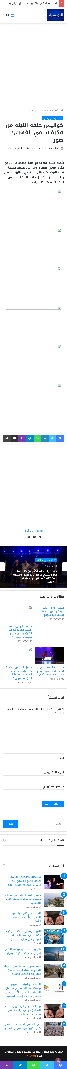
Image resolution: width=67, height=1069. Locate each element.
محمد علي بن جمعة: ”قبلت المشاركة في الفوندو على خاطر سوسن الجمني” (19, 632)
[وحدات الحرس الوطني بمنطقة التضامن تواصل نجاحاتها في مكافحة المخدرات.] (54, 1011)
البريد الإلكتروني (54, 772)
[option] (33, 567)
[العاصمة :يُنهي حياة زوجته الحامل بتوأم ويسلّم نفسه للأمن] (54, 918)
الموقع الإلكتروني (53, 786)
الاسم (60, 758)
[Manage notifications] (58, 1061)
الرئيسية (56, 110)
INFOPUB (30, 1055)
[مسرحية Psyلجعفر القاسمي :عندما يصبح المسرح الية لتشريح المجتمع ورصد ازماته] (54, 882)
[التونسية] (55, 15)
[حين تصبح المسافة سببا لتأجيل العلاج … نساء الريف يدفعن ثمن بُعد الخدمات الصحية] (54, 971)
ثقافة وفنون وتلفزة (39, 110)
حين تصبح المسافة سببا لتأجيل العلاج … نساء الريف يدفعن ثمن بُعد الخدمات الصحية (22, 970)
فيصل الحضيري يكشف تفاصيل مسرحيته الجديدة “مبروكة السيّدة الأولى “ (18, 673)
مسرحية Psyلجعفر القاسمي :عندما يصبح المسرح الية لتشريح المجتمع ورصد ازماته (24, 880)
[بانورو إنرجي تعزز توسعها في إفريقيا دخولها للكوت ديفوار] (54, 954)
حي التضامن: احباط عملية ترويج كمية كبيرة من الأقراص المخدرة (22, 1026)
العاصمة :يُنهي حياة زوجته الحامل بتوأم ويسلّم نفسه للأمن (25, 917)
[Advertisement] (33, 65)
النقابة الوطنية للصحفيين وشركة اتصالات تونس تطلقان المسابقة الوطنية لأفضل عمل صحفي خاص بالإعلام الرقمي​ (23, 990)
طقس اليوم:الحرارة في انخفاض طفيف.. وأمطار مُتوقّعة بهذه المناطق (22, 898)
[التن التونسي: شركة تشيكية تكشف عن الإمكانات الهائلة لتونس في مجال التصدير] (54, 936)
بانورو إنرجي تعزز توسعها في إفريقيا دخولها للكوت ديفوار (23, 951)
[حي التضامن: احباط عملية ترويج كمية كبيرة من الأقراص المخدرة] (54, 1029)
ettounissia (54, 149)
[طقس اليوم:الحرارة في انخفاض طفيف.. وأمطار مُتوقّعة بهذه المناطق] (54, 900)
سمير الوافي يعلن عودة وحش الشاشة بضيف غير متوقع (52, 611)
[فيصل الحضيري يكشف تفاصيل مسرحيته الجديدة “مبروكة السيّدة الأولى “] (17, 655)
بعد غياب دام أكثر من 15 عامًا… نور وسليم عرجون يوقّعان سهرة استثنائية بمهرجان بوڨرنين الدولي (35, 576)
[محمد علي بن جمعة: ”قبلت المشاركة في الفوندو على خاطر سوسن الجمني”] (17, 614)
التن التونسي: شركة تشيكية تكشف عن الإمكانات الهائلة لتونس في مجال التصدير (23, 935)
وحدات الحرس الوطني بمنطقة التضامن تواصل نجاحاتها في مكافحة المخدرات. (23, 1010)
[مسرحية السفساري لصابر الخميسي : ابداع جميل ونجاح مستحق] (49, 655)
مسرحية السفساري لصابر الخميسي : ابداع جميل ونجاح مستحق (50, 671)
